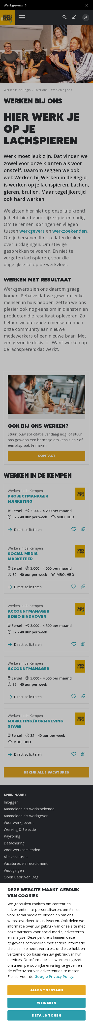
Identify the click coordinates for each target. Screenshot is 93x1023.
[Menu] (22, 17)
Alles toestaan (46, 990)
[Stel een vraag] (83, 529)
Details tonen (46, 1015)
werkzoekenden (69, 231)
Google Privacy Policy (53, 976)
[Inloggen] (85, 17)
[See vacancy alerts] (74, 17)
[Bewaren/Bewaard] (73, 529)
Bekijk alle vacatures (46, 772)
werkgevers (32, 231)
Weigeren (46, 1002)
